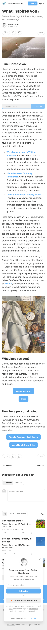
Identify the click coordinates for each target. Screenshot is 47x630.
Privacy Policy (31, 611)
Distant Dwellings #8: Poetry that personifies (16, 525)
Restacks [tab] (18, 483)
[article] (23, 526)
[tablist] (13, 482)
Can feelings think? (12, 520)
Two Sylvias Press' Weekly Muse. (24, 194)
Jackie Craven (13, 24)
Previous (9, 465)
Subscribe (32, 3)
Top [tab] (5, 514)
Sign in (41, 3)
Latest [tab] (11, 514)
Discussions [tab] (21, 514)
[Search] (42, 513)
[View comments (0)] (13, 32)
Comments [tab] (8, 483)
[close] (40, 559)
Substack (11, 625)
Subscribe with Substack (25, 600)
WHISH (8, 283)
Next (39, 465)
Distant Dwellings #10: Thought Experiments (15, 546)
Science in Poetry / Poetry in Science (17, 540)
